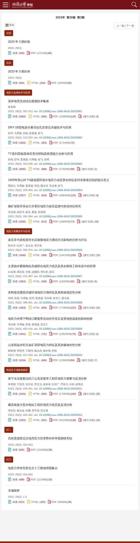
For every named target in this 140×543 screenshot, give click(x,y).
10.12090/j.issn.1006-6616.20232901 (60, 111)
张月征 (29, 384)
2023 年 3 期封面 (19, 41)
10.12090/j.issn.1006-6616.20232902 (60, 137)
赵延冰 (20, 212)
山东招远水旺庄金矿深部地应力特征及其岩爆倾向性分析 (44, 344)
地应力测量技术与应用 (18, 231)
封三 (8, 459)
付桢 (71, 384)
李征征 (12, 410)
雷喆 (36, 185)
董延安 (20, 271)
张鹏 (28, 410)
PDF (33, 53)
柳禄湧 (12, 350)
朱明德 (12, 384)
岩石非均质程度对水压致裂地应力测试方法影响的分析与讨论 (47, 239)
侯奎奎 (47, 384)
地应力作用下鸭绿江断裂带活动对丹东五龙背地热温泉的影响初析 (50, 318)
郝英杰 (79, 384)
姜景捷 (33, 133)
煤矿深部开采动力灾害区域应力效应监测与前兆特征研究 (44, 206)
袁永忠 (29, 245)
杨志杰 (38, 350)
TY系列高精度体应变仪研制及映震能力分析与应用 (40, 153)
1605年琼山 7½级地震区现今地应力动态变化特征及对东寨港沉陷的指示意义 (58, 180)
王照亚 (20, 384)
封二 (8, 429)
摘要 (15, 53)
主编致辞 (14, 490)
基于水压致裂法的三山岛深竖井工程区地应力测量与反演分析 (47, 378)
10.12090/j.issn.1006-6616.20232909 (60, 328)
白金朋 (12, 271)
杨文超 (20, 410)
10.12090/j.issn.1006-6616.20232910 (60, 355)
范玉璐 (44, 410)
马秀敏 (18, 133)
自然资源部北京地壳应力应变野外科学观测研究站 (40, 438)
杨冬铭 (47, 350)
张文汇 (57, 298)
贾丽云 (12, 185)
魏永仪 (44, 185)
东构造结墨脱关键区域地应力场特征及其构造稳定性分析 (44, 292)
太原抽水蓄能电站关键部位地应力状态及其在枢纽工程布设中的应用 (52, 266)
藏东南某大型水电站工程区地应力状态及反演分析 (40, 404)
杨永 (28, 212)
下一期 (130, 25)
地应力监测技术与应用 (18, 92)
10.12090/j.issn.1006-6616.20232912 (60, 414)
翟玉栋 (65, 298)
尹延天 (64, 384)
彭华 (10, 133)
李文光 (38, 384)
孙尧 (25, 133)
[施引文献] (89, 116)
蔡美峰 (12, 106)
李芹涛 (38, 245)
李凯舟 (20, 350)
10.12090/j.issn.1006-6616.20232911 (60, 388)
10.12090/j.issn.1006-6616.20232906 (60, 250)
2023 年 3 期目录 (19, 71)
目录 (8, 62)
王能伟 (29, 350)
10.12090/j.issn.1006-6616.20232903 (60, 163)
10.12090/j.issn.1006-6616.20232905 (60, 216)
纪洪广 (20, 245)
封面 (8, 33)
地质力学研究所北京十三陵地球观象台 (33, 468)
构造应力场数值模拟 (17, 370)
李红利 (44, 271)
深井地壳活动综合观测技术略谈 (28, 101)
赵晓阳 (35, 271)
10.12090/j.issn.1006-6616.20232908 (60, 302)
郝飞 (40, 133)
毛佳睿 (53, 185)
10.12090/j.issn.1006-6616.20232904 (60, 190)
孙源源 (42, 212)
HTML (35, 82)
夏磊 (34, 212)
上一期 (119, 25)
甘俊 (28, 271)
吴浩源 (12, 212)
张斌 (46, 159)
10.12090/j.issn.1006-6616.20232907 (60, 276)
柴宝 (51, 271)
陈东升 (12, 245)
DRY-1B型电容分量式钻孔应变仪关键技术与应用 (39, 127)
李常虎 (35, 410)
